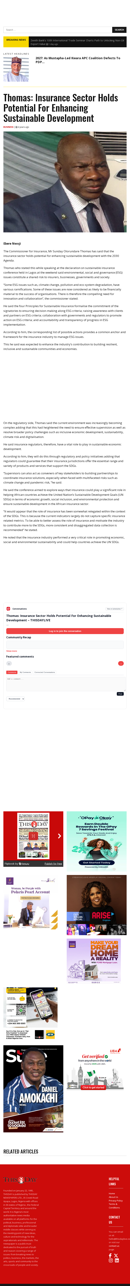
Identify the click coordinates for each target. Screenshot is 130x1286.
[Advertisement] (65, 576)
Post (120, 694)
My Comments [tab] (25, 672)
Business (8, 127)
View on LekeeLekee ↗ (114, 609)
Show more (11, 651)
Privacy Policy (116, 1200)
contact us (114, 1245)
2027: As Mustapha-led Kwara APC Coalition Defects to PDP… (78, 60)
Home (112, 1193)
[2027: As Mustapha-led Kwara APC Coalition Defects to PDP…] (18, 69)
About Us (113, 1197)
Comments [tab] (12, 672)
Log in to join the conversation (65, 631)
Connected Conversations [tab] (45, 672)
